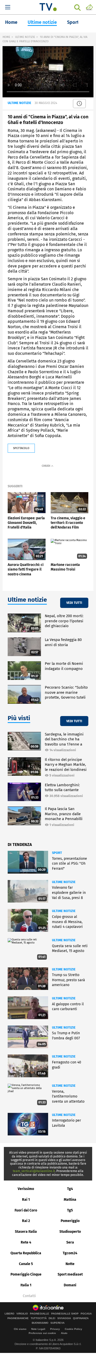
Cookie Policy (73, 1329)
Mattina (70, 1199)
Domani (70, 1285)
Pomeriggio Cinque (25, 1274)
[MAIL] (89, 7)
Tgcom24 (70, 1253)
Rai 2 (26, 1221)
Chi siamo (20, 1329)
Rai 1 (26, 1199)
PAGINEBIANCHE (18, 1318)
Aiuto (64, 1333)
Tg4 (70, 1189)
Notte (70, 1264)
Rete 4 (26, 1242)
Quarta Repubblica (25, 1253)
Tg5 (70, 1210)
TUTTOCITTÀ (39, 1318)
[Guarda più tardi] (79, 103)
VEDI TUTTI (74, 603)
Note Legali (38, 1329)
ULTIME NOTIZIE (25, 37)
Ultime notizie (42, 22)
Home (11, 22)
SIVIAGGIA (64, 1318)
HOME (6, 37)
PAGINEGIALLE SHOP (65, 1313)
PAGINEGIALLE (39, 1313)
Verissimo (26, 1189)
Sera (70, 1242)
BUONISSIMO (40, 1323)
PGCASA (86, 1313)
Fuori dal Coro (26, 1210)
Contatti (29, 1296)
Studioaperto (70, 1231)
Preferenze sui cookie (42, 1333)
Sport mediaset (70, 1274)
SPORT (57, 853)
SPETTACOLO (21, 448)
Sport (73, 22)
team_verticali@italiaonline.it (34, 1171)
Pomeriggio (70, 1221)
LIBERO (9, 1313)
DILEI (52, 1318)
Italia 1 (25, 1285)
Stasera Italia (26, 1231)
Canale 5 (26, 1264)
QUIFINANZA (81, 1318)
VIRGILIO (22, 1313)
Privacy (55, 1329)
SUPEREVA (57, 1323)
